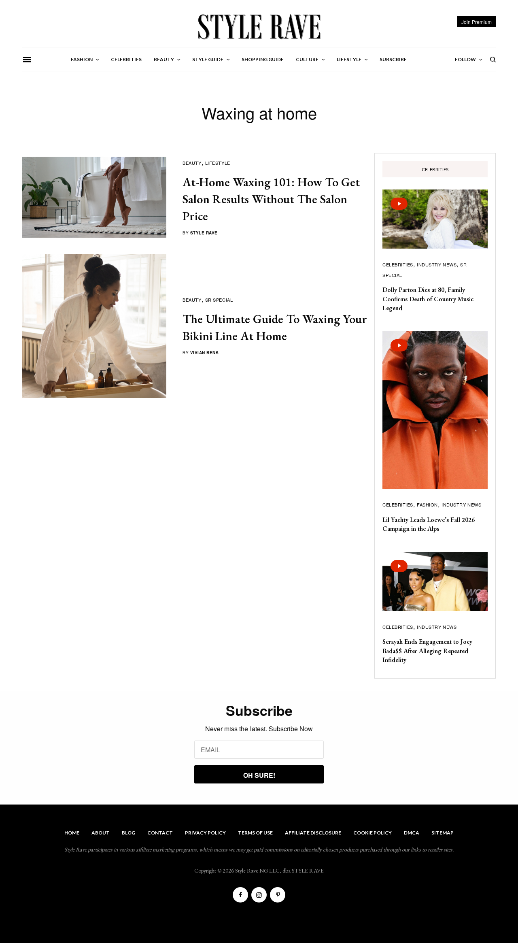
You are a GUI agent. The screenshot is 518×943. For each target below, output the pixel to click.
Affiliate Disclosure (313, 833)
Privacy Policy (205, 833)
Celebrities (397, 264)
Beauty (192, 163)
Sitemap (442, 833)
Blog (128, 833)
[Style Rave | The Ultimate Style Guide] (259, 26)
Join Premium (476, 21)
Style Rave (204, 233)
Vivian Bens (204, 352)
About (100, 833)
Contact (160, 833)
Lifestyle (217, 163)
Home (71, 833)
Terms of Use (255, 833)
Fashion (427, 504)
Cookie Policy (372, 833)
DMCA (411, 833)
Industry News (436, 264)
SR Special (219, 299)
